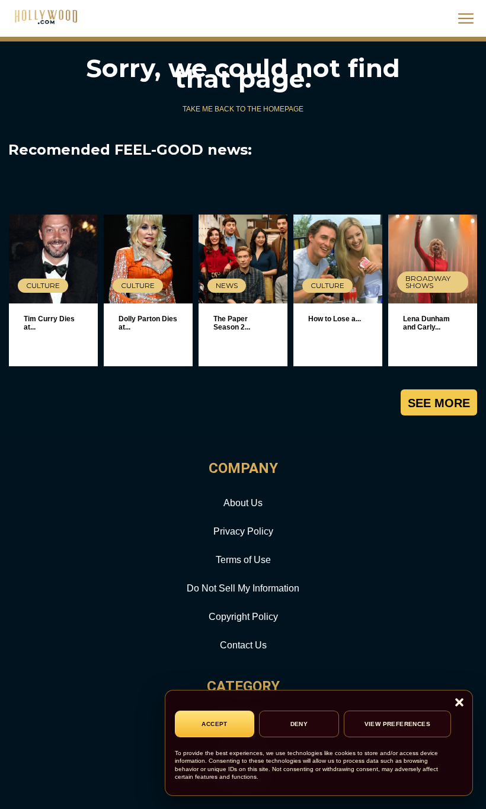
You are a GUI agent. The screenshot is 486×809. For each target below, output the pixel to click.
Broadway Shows (427, 282)
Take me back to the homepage (243, 109)
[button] (459, 703)
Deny (299, 724)
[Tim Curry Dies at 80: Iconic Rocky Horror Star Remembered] (53, 259)
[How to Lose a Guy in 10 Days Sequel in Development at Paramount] (337, 259)
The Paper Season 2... (231, 323)
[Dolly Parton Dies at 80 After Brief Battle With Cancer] (148, 259)
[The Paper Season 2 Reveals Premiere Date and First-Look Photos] (243, 259)
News (227, 285)
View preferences (397, 724)
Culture (43, 285)
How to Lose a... (334, 319)
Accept (214, 724)
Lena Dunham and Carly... (426, 323)
